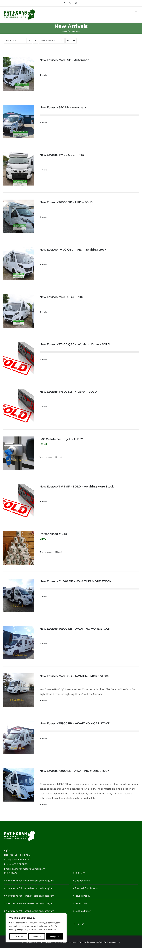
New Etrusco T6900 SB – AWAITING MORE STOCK (75, 628)
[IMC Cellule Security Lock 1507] (18, 453)
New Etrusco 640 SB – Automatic (63, 107)
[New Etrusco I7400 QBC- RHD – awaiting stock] (18, 263)
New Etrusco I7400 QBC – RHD (61, 297)
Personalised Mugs (53, 534)
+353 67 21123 (20, 864)
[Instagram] (83, 924)
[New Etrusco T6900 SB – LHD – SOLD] (18, 216)
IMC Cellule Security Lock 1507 (61, 439)
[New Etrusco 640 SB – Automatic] (18, 121)
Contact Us (81, 903)
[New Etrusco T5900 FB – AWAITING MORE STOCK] (18, 737)
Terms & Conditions (86, 888)
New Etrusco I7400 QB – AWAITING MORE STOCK (75, 676)
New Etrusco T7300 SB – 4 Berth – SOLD (68, 391)
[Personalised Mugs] (18, 548)
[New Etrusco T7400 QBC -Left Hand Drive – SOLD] (18, 358)
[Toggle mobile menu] (136, 12)
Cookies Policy (83, 910)
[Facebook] (74, 924)
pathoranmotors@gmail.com (28, 868)
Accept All (54, 936)
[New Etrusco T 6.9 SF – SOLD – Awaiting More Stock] (18, 500)
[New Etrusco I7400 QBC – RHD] (18, 311)
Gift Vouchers (82, 880)
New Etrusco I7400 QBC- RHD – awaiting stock (73, 249)
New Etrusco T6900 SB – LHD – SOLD (66, 202)
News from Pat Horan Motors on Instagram (30, 880)
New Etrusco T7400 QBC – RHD (62, 154)
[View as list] (73, 40)
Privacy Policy (82, 895)
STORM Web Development (109, 942)
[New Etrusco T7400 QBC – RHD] (18, 169)
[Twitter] (78, 924)
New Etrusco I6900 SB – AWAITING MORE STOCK (74, 770)
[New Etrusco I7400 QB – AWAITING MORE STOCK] (18, 690)
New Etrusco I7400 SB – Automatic (64, 60)
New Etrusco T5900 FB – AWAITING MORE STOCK (75, 723)
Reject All (37, 936)
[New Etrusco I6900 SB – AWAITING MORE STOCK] (18, 785)
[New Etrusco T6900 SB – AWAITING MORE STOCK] (18, 642)
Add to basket (47, 457)
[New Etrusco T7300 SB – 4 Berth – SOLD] (18, 405)
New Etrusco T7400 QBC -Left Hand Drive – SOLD (75, 344)
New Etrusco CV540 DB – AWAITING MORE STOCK (75, 581)
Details (44, 75)
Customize (18, 936)
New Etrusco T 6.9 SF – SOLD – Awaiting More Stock (77, 486)
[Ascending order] (35, 40)
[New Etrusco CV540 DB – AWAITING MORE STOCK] (18, 595)
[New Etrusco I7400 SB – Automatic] (18, 74)
